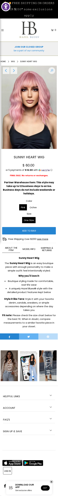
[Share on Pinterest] (48, 336)
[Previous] (6, 70)
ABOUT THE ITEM (11, 249)
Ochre (33, 207)
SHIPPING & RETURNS (47, 249)
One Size (29, 220)
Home (3, 61)
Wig (13, 61)
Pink (23, 207)
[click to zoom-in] (51, 70)
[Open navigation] (6, 30)
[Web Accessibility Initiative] (6, 6)
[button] (29, 171)
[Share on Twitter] (28, 336)
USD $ (7, 471)
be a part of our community (29, 50)
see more (42, 239)
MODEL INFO (29, 249)
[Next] (13, 70)
